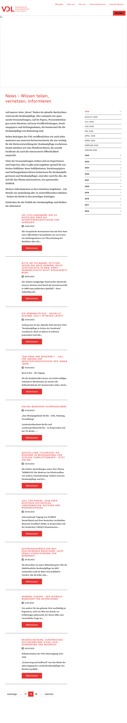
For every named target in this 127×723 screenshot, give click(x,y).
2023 (87, 168)
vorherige (12, 694)
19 (36, 694)
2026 (87, 112)
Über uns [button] (71, 4)
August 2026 (91, 117)
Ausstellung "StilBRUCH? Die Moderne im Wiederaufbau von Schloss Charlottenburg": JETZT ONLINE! (43, 456)
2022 (87, 174)
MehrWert (119, 13)
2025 (87, 155)
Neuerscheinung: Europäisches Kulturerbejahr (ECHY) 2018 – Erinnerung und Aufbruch (42, 642)
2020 (87, 186)
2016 (87, 211)
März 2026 (90, 141)
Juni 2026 (89, 126)
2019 (87, 192)
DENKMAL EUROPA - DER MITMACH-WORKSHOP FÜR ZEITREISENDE (42, 597)
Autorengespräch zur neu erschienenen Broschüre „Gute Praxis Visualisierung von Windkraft (43, 552)
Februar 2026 (91, 145)
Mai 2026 (89, 131)
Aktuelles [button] (59, 4)
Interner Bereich (117, 4)
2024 (87, 162)
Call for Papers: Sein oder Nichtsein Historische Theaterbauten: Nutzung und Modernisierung (41, 504)
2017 (87, 205)
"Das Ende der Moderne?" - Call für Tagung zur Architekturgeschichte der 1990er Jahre (44, 360)
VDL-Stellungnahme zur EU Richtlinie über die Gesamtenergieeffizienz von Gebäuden (40, 219)
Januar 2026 (91, 150)
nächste (49, 694)
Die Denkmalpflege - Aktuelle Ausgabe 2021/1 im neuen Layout (42, 314)
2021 (87, 180)
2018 (87, 199)
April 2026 (90, 136)
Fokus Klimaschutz (98, 4)
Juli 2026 (89, 122)
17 (26, 694)
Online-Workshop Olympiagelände (44, 406)
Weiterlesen (32, 248)
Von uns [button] (82, 4)
